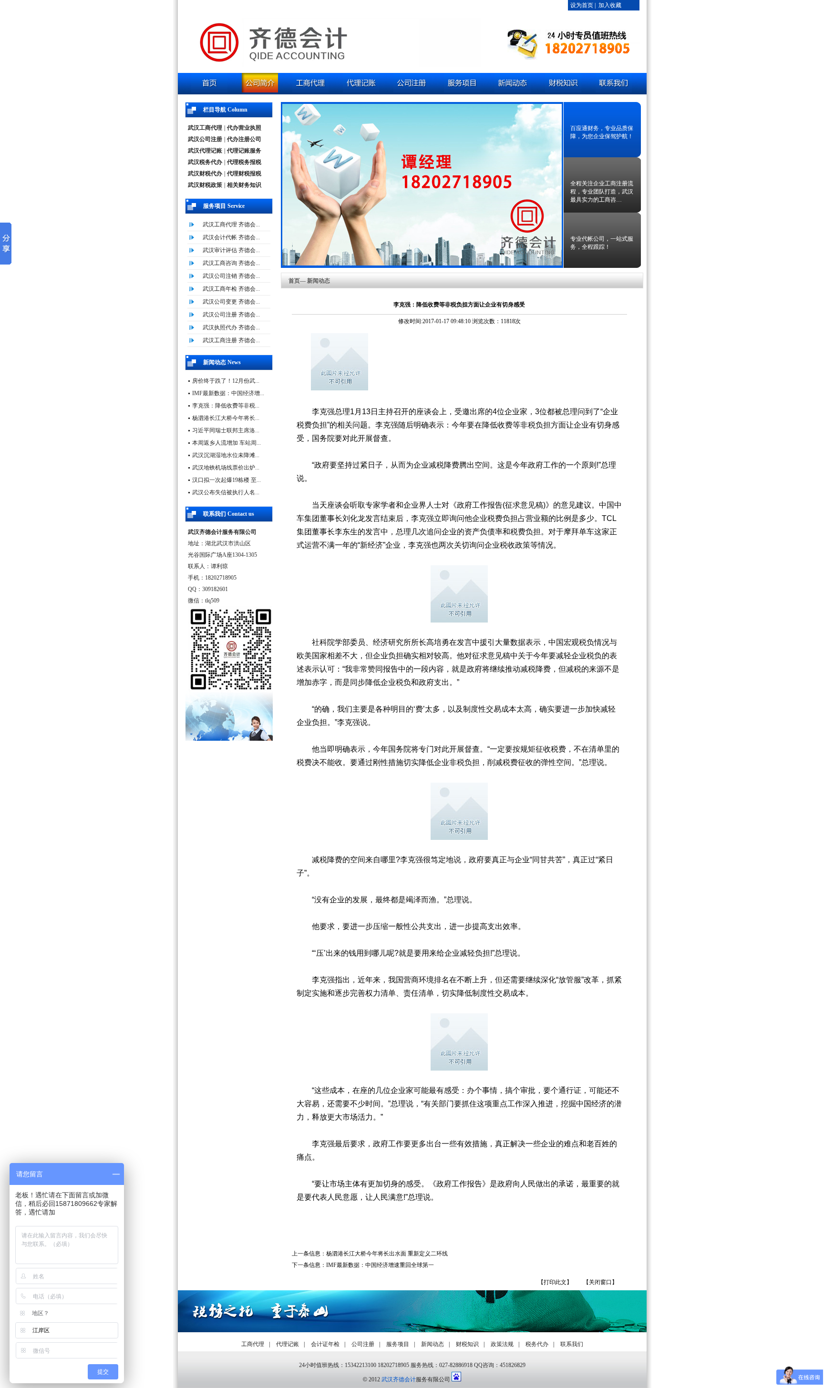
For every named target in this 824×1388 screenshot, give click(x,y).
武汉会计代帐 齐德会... (231, 237)
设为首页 (581, 5)
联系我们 (571, 1344)
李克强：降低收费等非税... (225, 405)
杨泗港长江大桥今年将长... (225, 418)
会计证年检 (325, 1344)
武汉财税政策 (205, 185)
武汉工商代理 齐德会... (231, 224)
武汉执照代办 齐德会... (231, 327)
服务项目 (397, 1344)
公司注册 (362, 1344)
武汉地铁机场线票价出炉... (225, 467)
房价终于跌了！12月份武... (225, 381)
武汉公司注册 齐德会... (231, 314)
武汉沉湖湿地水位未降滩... (225, 455)
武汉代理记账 (205, 150)
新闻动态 (432, 1344)
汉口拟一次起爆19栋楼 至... (226, 480)
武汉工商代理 (205, 127)
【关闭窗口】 (600, 1282)
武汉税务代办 (205, 162)
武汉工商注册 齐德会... (231, 340)
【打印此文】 (555, 1282)
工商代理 (252, 1344)
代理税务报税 (244, 162)
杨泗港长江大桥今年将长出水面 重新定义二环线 (387, 1253)
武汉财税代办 (205, 173)
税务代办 (536, 1344)
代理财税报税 (244, 173)
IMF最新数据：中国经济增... (228, 393)
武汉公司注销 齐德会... (231, 276)
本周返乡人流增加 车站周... (226, 442)
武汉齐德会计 (398, 1379)
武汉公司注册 (205, 139)
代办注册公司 (244, 139)
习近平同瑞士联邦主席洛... (225, 430)
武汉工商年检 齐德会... (231, 289)
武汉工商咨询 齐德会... (231, 263)
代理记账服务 (244, 150)
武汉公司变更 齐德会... (231, 301)
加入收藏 (609, 5)
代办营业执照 (244, 127)
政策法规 (502, 1344)
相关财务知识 (244, 185)
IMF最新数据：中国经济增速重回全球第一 (380, 1265)
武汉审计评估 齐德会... (231, 250)
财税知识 (467, 1344)
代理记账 (287, 1344)
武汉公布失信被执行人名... (225, 492)
